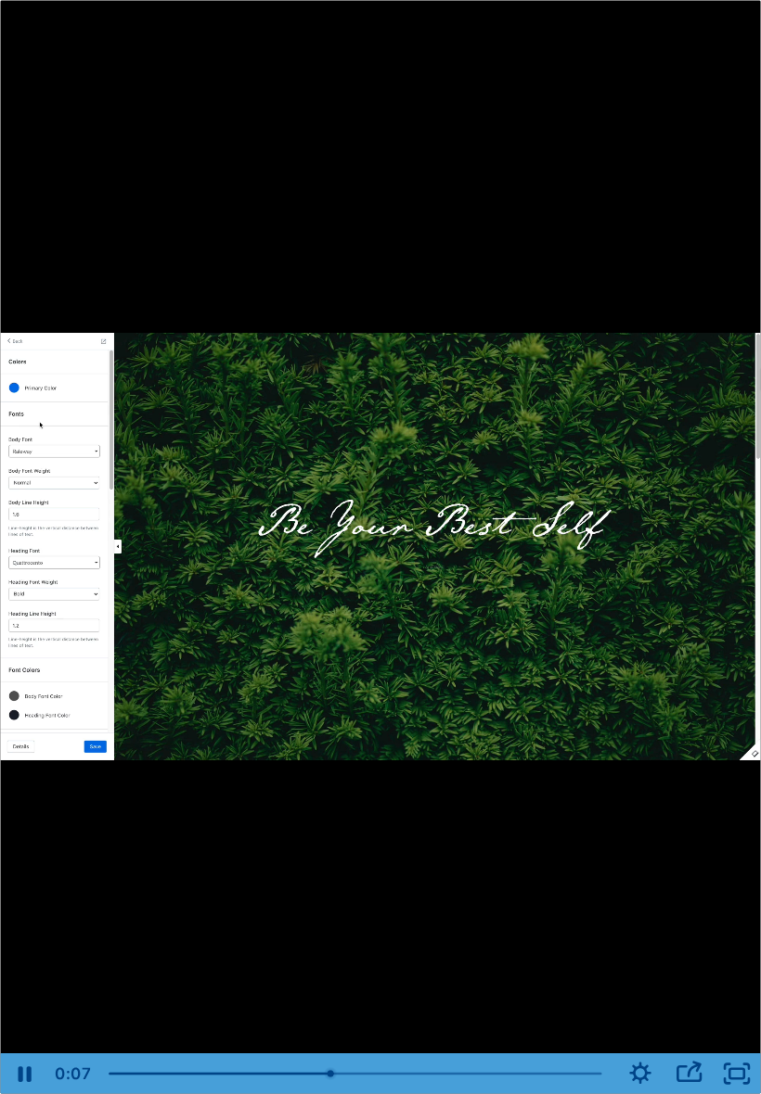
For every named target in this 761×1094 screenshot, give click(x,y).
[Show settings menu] (640, 1073)
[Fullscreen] (737, 1073)
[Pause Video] (24, 1073)
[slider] (357, 1073)
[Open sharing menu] (688, 1073)
